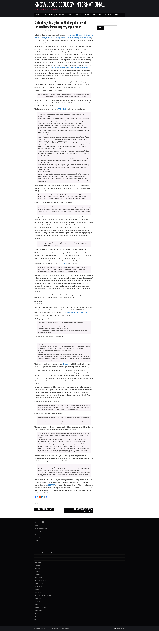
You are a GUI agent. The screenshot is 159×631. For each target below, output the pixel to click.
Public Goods (38, 592)
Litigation (37, 565)
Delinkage (37, 541)
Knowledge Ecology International (69, 5)
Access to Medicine (40, 531)
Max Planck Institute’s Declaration (76, 312)
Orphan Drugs (38, 583)
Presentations (38, 586)
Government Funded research (43, 553)
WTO (35, 619)
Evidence (37, 550)
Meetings (37, 574)
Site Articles (37, 598)
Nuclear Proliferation (40, 580)
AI (35, 534)
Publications (97, 15)
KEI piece (65, 364)
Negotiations (38, 577)
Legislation (37, 562)
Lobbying (37, 568)
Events (36, 547)
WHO (36, 613)
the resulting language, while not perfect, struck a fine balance (68, 67)
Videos (87, 15)
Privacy (36, 589)
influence (37, 556)
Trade (36, 604)
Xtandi (70, 15)
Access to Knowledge (40, 528)
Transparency (38, 610)
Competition (37, 538)
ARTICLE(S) (62, 109)
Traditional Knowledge (40, 607)
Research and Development (42, 595)
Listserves (78, 15)
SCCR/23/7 (64, 263)
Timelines (37, 601)
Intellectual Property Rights (42, 559)
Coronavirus (60, 15)
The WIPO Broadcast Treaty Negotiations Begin (83, 510)
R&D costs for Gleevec (45, 509)
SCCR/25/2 (51, 485)
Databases (108, 15)
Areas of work (48, 15)
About (38, 15)
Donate (117, 15)
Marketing (37, 571)
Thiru (51, 30)
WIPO (36, 616)
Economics (37, 544)
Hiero (115, 628)
